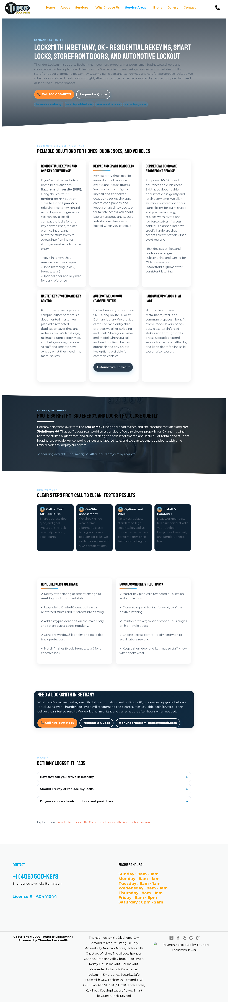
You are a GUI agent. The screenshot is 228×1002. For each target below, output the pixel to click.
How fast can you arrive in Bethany (67, 777)
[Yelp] (184, 938)
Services (81, 7)
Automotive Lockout (113, 367)
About (65, 7)
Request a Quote (93, 94)
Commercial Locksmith (105, 822)
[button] (82, 8)
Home (50, 7)
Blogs (157, 7)
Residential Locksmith (72, 822)
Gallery (172, 7)
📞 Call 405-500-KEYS (54, 94)
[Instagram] (171, 938)
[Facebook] (178, 938)
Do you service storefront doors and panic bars (76, 801)
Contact (190, 7)
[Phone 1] (198, 938)
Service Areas (135, 7)
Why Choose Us (107, 7)
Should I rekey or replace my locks (67, 789)
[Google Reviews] (191, 938)
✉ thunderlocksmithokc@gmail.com (148, 723)
